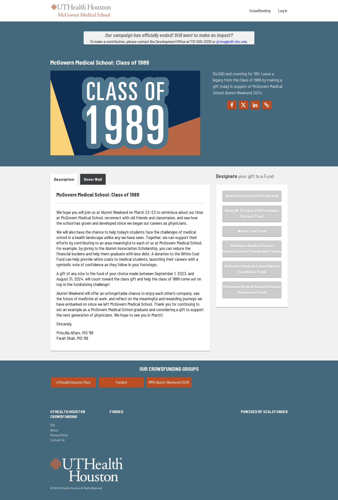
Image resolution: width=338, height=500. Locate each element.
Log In (282, 10)
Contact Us (57, 440)
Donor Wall (93, 179)
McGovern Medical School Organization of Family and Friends (252, 248)
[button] (232, 105)
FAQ (52, 425)
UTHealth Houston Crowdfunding (67, 414)
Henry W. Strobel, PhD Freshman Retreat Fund (252, 213)
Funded (121, 382)
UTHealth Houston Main (73, 382)
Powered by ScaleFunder (264, 411)
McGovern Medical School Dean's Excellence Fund (252, 269)
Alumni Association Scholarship (252, 195)
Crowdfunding (259, 10)
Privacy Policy (59, 435)
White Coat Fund (252, 231)
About (54, 430)
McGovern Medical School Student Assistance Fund (252, 289)
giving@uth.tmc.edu (231, 41)
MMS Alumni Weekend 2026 (169, 382)
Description (64, 179)
